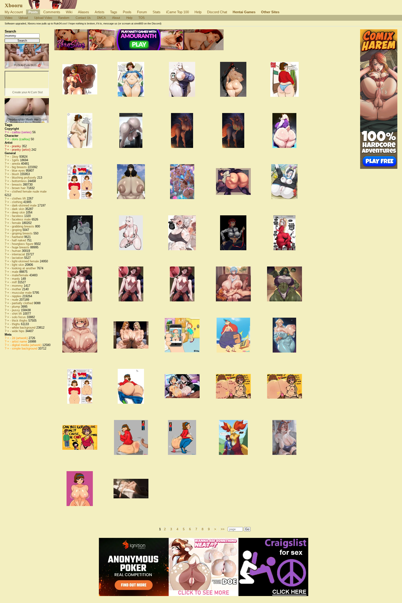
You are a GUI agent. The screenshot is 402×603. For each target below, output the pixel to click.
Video (8, 18)
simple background (25, 348)
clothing (17, 202)
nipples (17, 296)
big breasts (20, 167)
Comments (51, 12)
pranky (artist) (21, 149)
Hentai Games (244, 12)
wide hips (18, 331)
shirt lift (17, 313)
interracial (19, 254)
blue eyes (19, 170)
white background (24, 327)
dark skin (18, 209)
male (15, 271)
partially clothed (23, 303)
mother (17, 289)
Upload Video (43, 18)
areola (16, 163)
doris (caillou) (21, 139)
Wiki (69, 12)
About (116, 18)
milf (15, 282)
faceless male (22, 219)
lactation (18, 258)
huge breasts (21, 247)
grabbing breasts (23, 226)
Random (63, 18)
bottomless (20, 181)
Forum (142, 12)
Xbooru (14, 5)
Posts (33, 12)
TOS (141, 18)
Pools (127, 12)
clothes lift (19, 198)
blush (16, 174)
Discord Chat (217, 12)
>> (222, 529)
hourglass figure (23, 244)
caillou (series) (22, 132)
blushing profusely (24, 177)
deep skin (19, 212)
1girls (16, 160)
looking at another (24, 268)
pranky (17, 146)
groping (17, 230)
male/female (20, 275)
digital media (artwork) (27, 345)
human (17, 251)
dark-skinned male (24, 205)
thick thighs (20, 320)
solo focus (19, 317)
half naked (19, 240)
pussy (16, 310)
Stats (157, 12)
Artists (99, 12)
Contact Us (83, 18)
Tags (113, 12)
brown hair (19, 188)
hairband (18, 237)
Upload (23, 18)
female (17, 223)
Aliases (83, 12)
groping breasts (23, 233)
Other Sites (270, 12)
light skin (18, 265)
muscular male (22, 292)
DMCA (101, 18)
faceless (18, 216)
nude (15, 299)
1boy (15, 156)
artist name (20, 341)
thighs (16, 324)
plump (16, 306)
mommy (18, 285)
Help (197, 12)
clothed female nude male (29, 191)
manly (16, 278)
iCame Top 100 (177, 12)
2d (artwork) (20, 338)
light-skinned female (26, 261)
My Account (14, 12)
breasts (17, 184)
